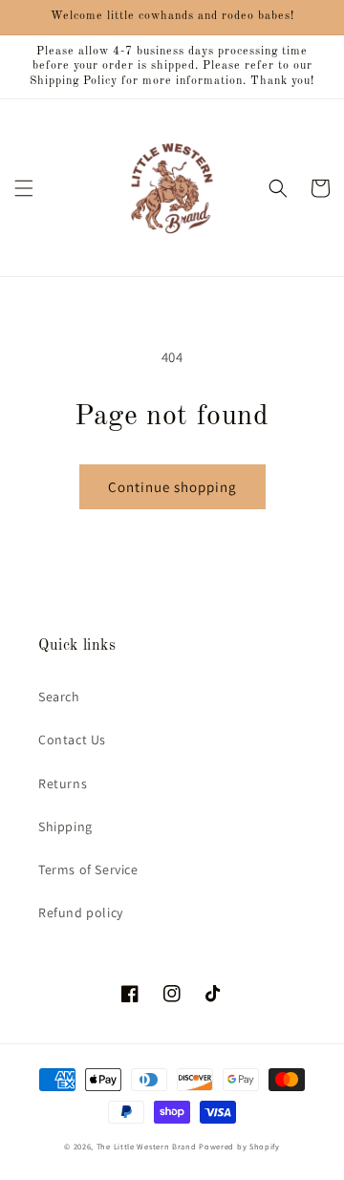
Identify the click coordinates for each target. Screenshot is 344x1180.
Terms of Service (88, 869)
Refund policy (80, 912)
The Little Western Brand (147, 1146)
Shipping (65, 826)
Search (59, 696)
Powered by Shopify (239, 1146)
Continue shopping (172, 487)
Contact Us (72, 739)
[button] (24, 188)
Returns (62, 783)
